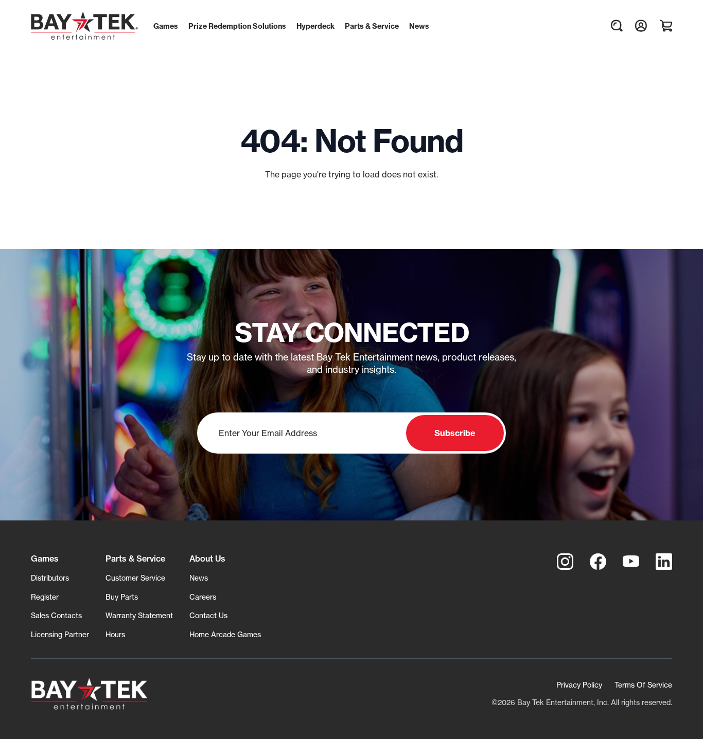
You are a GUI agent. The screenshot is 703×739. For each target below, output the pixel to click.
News (198, 577)
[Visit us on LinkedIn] (664, 561)
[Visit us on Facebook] (598, 561)
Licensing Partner (60, 634)
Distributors (50, 577)
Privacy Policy (579, 684)
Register (45, 596)
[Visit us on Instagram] (565, 561)
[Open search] (616, 26)
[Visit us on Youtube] (631, 561)
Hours (115, 634)
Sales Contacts (56, 615)
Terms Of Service (643, 684)
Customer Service (135, 577)
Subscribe (455, 433)
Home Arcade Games (225, 634)
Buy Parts (122, 596)
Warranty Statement (139, 615)
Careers (202, 596)
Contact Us (208, 615)
